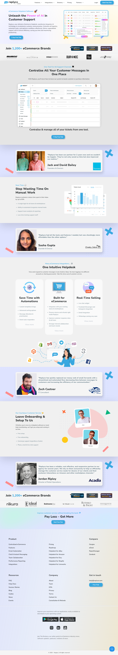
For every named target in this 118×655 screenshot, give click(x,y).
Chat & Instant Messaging (18, 554)
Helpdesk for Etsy (55, 558)
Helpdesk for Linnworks (57, 564)
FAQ (10, 581)
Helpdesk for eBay (55, 551)
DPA (50, 587)
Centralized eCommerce (17, 544)
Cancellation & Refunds (57, 600)
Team (51, 584)
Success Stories (14, 587)
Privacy (51, 590)
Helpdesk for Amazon (56, 554)
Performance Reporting (17, 561)
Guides (11, 594)
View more (29, 324)
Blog (10, 590)
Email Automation (15, 551)
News (11, 597)
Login (96, 3)
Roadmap (52, 548)
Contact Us (53, 597)
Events (11, 600)
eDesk (91, 548)
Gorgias (92, 544)
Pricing (69, 3)
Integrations (49, 3)
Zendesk (92, 554)
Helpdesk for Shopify (56, 561)
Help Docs (12, 584)
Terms (51, 594)
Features (37, 3)
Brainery (60, 3)
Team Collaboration (16, 558)
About (51, 581)
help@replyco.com (95, 581)
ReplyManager (94, 551)
